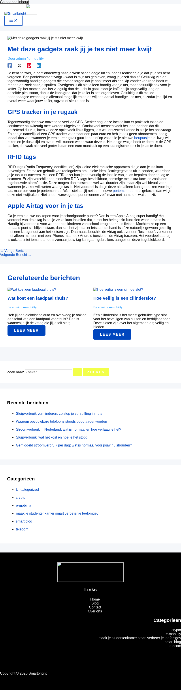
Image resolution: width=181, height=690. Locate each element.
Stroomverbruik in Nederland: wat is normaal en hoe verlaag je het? (68, 429)
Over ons (95, 611)
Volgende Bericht (15, 255)
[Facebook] (10, 65)
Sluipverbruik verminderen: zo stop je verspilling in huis (59, 413)
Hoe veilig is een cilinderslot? (124, 298)
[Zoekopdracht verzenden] (77, 372)
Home (95, 599)
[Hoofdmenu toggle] (13, 21)
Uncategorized (27, 489)
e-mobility (36, 58)
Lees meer (26, 330)
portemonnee (123, 191)
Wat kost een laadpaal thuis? (38, 298)
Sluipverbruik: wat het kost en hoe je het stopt (51, 437)
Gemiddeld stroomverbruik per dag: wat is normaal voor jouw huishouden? (74, 445)
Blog (95, 603)
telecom (22, 529)
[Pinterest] (29, 65)
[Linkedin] (39, 65)
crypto (20, 497)
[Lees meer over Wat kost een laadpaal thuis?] (32, 289)
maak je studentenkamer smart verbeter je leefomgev (57, 513)
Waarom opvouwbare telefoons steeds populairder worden (61, 421)
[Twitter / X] (19, 65)
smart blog (24, 521)
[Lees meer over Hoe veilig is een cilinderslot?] (118, 289)
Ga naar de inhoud (14, 2)
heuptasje (142, 138)
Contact (95, 607)
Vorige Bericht (13, 251)
